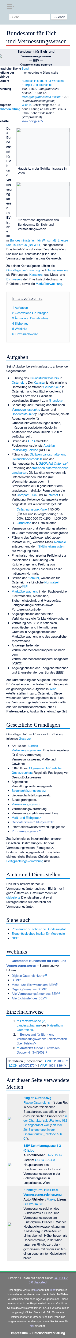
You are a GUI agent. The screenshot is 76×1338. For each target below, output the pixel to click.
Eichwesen (14, 279)
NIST (15, 938)
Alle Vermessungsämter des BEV (35, 993)
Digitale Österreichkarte (28, 975)
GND (48, 1061)
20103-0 (59, 1061)
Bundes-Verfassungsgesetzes (27, 747)
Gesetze (25, 738)
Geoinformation (57, 270)
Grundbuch (56, 400)
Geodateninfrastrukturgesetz (31, 822)
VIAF (43, 1065)
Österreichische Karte (32, 509)
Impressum (19, 1333)
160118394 (56, 1065)
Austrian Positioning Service (33, 447)
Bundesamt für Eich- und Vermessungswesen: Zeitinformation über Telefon (42, 1039)
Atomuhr (33, 577)
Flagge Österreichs (36, 1102)
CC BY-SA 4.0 (45, 1159)
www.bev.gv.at (31, 121)
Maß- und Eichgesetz (26, 817)
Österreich (19, 382)
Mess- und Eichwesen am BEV (33, 984)
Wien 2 (26, 105)
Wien (52, 688)
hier (36, 1289)
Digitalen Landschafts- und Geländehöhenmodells (39, 456)
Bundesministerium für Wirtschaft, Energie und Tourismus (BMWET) (37, 242)
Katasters (36, 274)
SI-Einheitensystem (51, 546)
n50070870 (26, 1065)
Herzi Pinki (54, 1155)
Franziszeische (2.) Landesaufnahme (31, 1022)
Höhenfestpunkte (23, 414)
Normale (60, 541)
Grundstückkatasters (44, 378)
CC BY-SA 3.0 (33, 1204)
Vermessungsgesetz (26, 804)
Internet (53, 495)
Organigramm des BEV (28, 989)
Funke (51, 1199)
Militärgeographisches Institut (41, 97)
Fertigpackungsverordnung (24, 861)
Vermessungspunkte (26, 409)
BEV (15, 980)
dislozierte (13, 897)
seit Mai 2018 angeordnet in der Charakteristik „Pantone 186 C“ (42, 1131)
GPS (31, 441)
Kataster (39, 382)
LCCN (13, 1065)
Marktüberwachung (49, 283)
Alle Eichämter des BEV (28, 998)
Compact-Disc (27, 495)
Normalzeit (51, 582)
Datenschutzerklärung (48, 1333)
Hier (52, 1289)
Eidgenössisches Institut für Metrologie (38, 933)
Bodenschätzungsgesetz (29, 790)
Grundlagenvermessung (23, 270)
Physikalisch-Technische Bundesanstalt (39, 929)
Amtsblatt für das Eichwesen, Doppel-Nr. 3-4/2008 (38, 1050)
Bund (25, 68)
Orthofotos (24, 522)
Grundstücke (52, 386)
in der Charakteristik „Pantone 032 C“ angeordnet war (45, 1120)
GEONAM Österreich (53, 463)
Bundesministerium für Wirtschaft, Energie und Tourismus (44, 82)
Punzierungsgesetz (25, 831)
